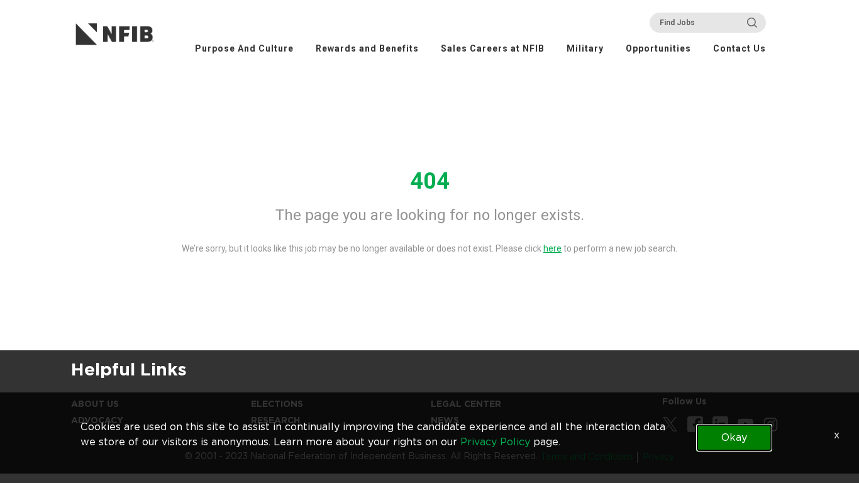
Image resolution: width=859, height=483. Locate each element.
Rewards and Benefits (367, 48)
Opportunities (658, 48)
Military (585, 48)
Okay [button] (734, 437)
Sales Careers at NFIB (493, 48)
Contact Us (739, 48)
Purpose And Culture (244, 48)
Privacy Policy (495, 442)
